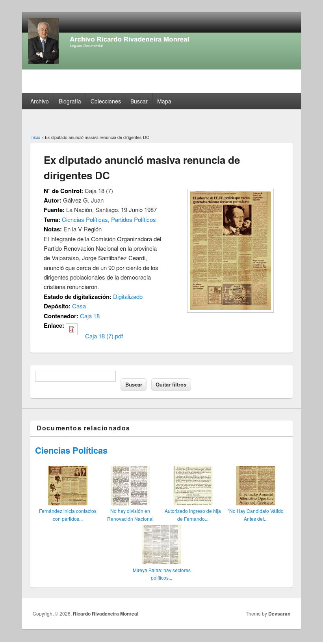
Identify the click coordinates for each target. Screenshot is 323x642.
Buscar (139, 101)
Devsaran (279, 613)
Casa (79, 306)
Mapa (164, 101)
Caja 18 (90, 316)
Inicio (35, 137)
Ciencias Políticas (85, 219)
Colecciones (106, 101)
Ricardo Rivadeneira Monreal (105, 613)
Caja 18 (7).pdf (104, 336)
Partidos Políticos (133, 219)
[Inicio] (161, 67)
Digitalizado (128, 296)
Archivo (39, 101)
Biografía (70, 101)
